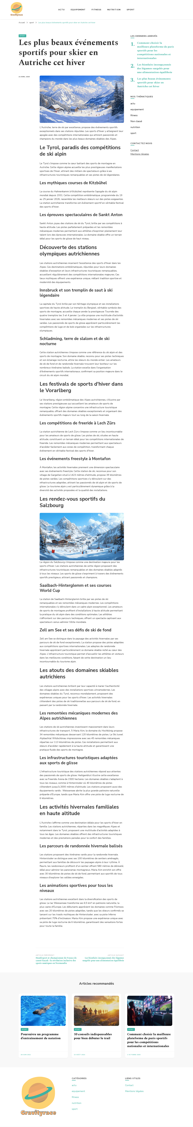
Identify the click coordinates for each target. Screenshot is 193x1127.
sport (131, 9)
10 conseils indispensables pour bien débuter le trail (93, 1036)
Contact (135, 150)
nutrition (114, 9)
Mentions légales (140, 154)
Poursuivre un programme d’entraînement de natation (41, 1036)
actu (61, 9)
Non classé (136, 121)
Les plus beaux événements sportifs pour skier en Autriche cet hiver (154, 82)
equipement (78, 9)
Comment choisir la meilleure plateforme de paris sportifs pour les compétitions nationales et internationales (155, 50)
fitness (96, 9)
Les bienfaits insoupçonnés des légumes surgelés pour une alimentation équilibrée (154, 68)
